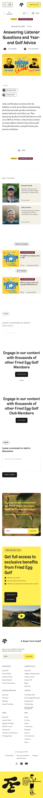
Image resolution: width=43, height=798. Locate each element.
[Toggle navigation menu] (5, 4)
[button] (35, 13)
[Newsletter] (9, 4)
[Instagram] (21, 763)
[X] (16, 763)
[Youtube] (26, 763)
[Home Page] (21, 4)
